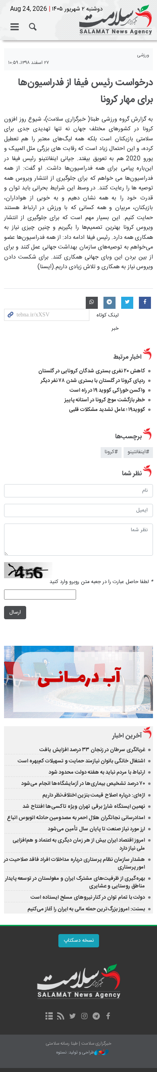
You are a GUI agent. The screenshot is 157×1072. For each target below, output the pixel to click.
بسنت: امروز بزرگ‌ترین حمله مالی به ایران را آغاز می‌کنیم (86, 909)
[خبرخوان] (61, 1017)
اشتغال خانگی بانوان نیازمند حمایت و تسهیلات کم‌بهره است (81, 761)
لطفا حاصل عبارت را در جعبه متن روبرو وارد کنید (101, 582)
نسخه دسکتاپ (79, 940)
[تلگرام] (96, 1017)
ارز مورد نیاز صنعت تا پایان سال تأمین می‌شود (96, 829)
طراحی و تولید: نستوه (75, 1052)
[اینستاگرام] (84, 1017)
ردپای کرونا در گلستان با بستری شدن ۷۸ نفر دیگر (93, 380)
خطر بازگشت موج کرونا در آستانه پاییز (104, 400)
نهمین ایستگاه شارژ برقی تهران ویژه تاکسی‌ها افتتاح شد (84, 806)
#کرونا (111, 452)
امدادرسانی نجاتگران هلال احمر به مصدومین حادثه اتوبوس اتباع (76, 817)
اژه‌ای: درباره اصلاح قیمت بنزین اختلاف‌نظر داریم (93, 795)
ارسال (15, 612)
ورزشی (143, 55)
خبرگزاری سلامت (78, 20)
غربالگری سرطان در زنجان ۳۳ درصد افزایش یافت (92, 749)
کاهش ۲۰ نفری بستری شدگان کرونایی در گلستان (91, 371)
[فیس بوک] (108, 1017)
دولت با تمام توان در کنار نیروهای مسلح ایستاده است (88, 897)
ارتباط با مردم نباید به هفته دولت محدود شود (97, 772)
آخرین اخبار (127, 736)
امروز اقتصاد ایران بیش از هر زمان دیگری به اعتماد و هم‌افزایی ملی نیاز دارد (78, 844)
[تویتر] (73, 1017)
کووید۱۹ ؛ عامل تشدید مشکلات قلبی (107, 409)
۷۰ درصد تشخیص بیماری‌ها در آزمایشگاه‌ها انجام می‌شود (83, 783)
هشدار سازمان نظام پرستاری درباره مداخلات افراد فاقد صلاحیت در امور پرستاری (74, 863)
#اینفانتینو (138, 452)
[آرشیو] (49, 1017)
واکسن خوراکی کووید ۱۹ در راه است (107, 390)
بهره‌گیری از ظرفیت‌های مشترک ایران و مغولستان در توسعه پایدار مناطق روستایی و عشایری (75, 882)
